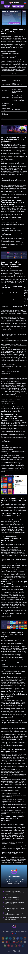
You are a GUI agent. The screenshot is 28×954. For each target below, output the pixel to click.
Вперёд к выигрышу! (14, 881)
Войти (7, 6)
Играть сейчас (10, 23)
